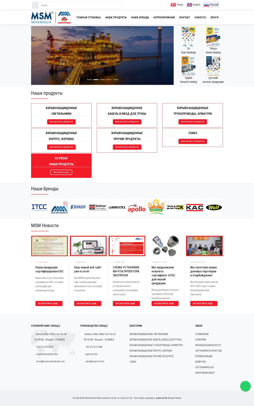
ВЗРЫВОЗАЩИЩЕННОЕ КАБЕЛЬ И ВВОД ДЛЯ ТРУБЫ (156, 339)
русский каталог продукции (213, 79)
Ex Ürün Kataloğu (188, 50)
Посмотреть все (61, 172)
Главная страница (89, 17)
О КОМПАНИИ (202, 334)
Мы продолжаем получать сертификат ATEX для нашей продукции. (156, 275)
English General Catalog (188, 79)
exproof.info (91, 354)
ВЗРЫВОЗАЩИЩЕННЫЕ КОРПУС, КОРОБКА (151, 350)
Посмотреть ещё (41, 303)
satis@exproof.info (94, 361)
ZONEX (133, 361)
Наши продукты (116, 17)
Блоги (215, 17)
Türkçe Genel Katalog (213, 50)
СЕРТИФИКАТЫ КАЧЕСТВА (208, 350)
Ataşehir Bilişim (174, 398)
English (196, 4)
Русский (214, 4)
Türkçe (180, 4)
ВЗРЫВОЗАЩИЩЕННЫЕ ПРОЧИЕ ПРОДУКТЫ (151, 356)
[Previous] (38, 58)
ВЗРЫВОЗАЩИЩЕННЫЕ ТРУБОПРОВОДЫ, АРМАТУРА (156, 345)
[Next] (167, 58)
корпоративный (164, 17)
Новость (200, 17)
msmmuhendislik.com (47, 354)
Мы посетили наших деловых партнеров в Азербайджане (196, 271)
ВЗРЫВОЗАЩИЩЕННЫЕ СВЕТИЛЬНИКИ (149, 334)
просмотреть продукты (61, 122)
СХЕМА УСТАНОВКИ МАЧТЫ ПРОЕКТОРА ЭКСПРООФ (119, 271)
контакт (184, 17)
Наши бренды (140, 17)
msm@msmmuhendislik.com (50, 361)
